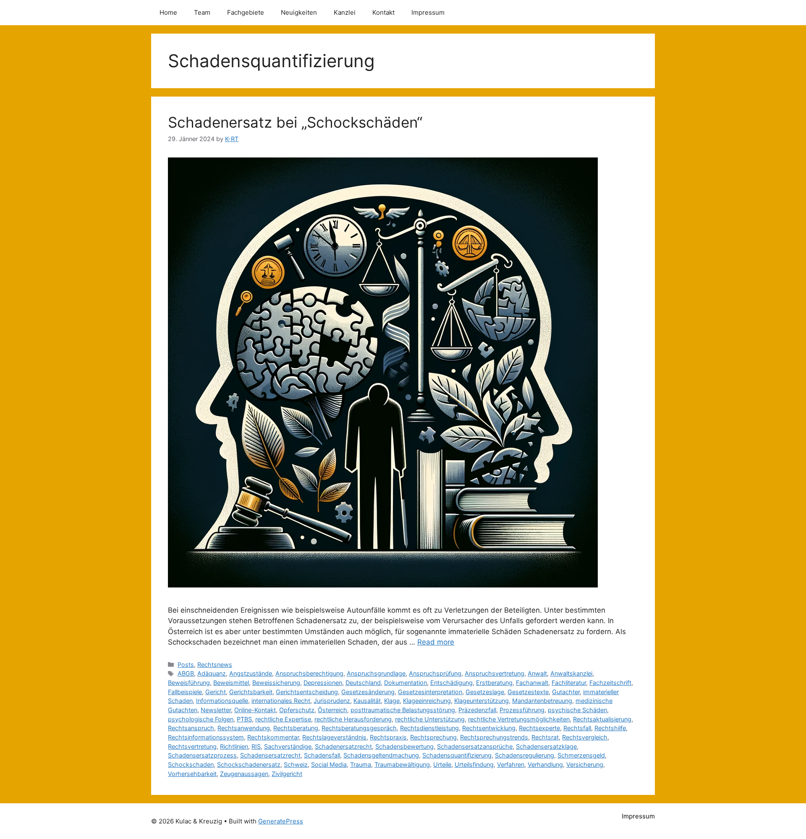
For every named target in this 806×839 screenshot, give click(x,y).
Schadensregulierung (524, 755)
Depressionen (323, 682)
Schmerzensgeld (581, 755)
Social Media (329, 764)
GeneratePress (280, 821)
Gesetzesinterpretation (430, 691)
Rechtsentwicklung (489, 728)
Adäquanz (211, 673)
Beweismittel (231, 682)
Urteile (442, 764)
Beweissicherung (276, 682)
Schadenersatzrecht (343, 746)
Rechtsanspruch (191, 728)
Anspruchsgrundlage (376, 673)
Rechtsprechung (433, 737)
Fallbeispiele (185, 691)
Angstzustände (250, 673)
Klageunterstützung (481, 700)
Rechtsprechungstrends (494, 737)
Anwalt (537, 673)
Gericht (215, 691)
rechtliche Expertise (283, 719)
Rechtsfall (577, 728)
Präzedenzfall (477, 709)
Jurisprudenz (332, 700)
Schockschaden (191, 764)
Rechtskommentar (273, 737)
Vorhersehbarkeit (192, 773)
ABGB (186, 673)
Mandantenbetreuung (542, 700)
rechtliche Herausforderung (353, 719)
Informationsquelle (222, 700)
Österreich (332, 709)
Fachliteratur (569, 682)
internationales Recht (280, 700)
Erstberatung (494, 682)
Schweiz (296, 764)
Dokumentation (405, 682)
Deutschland (363, 682)
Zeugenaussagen (244, 773)
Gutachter (566, 691)
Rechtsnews (214, 664)
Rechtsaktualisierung (602, 719)
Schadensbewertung (404, 746)
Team (202, 12)
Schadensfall (322, 755)
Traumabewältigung (402, 764)
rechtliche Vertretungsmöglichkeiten (519, 719)
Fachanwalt (532, 682)
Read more (435, 642)
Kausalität (367, 700)
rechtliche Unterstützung (430, 719)
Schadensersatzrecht (270, 755)
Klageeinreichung (427, 700)
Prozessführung (522, 709)
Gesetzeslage (485, 691)
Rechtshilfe (610, 728)
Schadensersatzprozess (202, 755)
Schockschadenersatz (248, 764)
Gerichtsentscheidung (307, 691)
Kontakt (383, 12)
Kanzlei (345, 12)
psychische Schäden (577, 709)
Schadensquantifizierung (457, 755)
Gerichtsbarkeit (250, 691)
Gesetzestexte (528, 691)
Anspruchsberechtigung (309, 673)
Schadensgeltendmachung (381, 755)
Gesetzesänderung (368, 691)
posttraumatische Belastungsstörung (403, 709)
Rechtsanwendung (243, 728)
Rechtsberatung (295, 728)
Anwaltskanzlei (571, 673)
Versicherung (584, 764)
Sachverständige (287, 746)
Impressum (428, 12)
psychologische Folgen (200, 719)
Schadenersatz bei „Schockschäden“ (295, 122)
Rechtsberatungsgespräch (359, 728)
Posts (186, 664)
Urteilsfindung (474, 764)
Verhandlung (545, 764)
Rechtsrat (545, 737)
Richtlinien (234, 746)
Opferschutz (296, 709)
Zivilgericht (287, 773)
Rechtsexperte (539, 728)
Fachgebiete (245, 12)
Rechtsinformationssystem (206, 737)
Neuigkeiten (299, 12)
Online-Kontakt (255, 709)
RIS (256, 746)
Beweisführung (189, 682)
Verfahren (510, 764)
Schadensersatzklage (546, 746)
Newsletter (216, 709)
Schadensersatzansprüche (475, 746)
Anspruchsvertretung (494, 673)
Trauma (360, 764)
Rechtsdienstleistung (429, 728)
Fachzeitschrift (610, 682)
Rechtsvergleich (584, 737)
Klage (392, 700)
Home (168, 12)
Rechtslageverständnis (334, 737)
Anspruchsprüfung (435, 673)
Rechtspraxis (388, 737)
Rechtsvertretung (192, 746)
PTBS (244, 719)
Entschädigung (451, 682)
